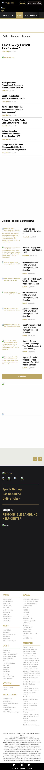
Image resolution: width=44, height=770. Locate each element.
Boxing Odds (6, 603)
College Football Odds (30, 603)
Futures (15, 36)
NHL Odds (26, 616)
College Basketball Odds (30, 601)
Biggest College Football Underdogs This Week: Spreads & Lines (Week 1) (31, 345)
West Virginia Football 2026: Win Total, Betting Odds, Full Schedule (31, 329)
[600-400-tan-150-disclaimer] (22, 426)
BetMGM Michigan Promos (31, 682)
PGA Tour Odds (27, 618)
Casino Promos (28, 647)
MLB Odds (26, 608)
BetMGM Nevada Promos (30, 690)
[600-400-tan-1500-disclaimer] (22, 396)
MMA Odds (6, 614)
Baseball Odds (7, 599)
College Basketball (8, 659)
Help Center (11, 518)
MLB (26, 15)
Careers (5, 689)
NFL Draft (6, 661)
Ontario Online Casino (9, 641)
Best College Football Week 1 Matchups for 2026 (13, 97)
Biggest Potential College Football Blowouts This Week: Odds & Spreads (31, 361)
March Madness (7, 678)
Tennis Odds (6, 621)
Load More (22, 376)
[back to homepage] (6, 9)
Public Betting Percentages (11, 712)
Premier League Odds (29, 621)
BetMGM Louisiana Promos (31, 673)
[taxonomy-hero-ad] (22, 67)
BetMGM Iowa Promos (30, 667)
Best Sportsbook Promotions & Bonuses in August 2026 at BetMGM (12, 85)
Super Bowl (6, 665)
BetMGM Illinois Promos (30, 662)
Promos (6, 15)
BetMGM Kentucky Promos (31, 671)
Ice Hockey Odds (8, 610)
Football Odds (7, 606)
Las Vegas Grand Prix (9, 657)
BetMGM (4, 91)
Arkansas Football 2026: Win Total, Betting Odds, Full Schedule (30, 312)
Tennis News (27, 631)
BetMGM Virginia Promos (30, 714)
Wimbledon (6, 672)
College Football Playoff (10, 654)
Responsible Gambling (20, 514)
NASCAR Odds (7, 616)
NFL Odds (26, 614)
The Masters (6, 667)
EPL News (26, 625)
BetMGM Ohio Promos (30, 703)
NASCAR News (27, 627)
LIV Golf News (27, 606)
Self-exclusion (7, 710)
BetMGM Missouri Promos (31, 688)
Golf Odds (6, 608)
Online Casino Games (9, 634)
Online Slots (6, 639)
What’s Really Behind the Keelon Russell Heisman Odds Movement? (12, 109)
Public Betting (36, 15)
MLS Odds (26, 610)
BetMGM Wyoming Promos (31, 725)
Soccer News (27, 629)
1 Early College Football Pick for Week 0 (32, 231)
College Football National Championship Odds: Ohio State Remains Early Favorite (14, 147)
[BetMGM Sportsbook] (9, 3)
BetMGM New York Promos (31, 697)
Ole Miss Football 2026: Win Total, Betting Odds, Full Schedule (30, 296)
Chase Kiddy (5, 52)
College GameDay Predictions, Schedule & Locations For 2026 (11, 133)
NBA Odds (26, 612)
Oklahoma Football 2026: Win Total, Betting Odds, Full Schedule (30, 266)
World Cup (6, 674)
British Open (6, 652)
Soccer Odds (6, 618)
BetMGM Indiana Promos (30, 664)
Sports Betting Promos (30, 649)
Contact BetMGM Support (10, 703)
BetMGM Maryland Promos (31, 675)
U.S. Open (6, 669)
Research (5, 705)
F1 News (25, 636)
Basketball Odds (8, 601)
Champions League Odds (30, 599)
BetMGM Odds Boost (29, 656)
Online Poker (11, 498)
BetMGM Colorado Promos (31, 660)
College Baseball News (30, 634)
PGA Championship (9, 663)
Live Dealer (6, 632)
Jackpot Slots (7, 630)
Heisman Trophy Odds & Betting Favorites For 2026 (32, 250)
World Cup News (28, 638)
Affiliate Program (8, 687)
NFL (13, 15)
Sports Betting (12, 489)
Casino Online (11, 494)
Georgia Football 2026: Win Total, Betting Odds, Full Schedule (32, 281)
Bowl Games (6, 650)
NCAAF (19, 15)
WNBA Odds (27, 623)
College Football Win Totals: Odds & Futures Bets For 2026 (14, 121)
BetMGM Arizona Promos (30, 658)
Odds (5, 36)
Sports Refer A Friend (29, 651)
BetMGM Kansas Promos (30, 669)
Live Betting (6, 612)
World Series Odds (8, 676)
